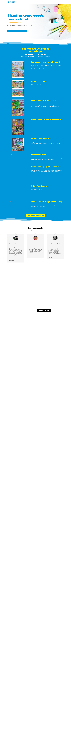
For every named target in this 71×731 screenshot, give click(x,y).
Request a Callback (44, 310)
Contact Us (59, 2)
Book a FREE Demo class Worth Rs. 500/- (17, 30)
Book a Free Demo (53, 2)
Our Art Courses (45, 2)
